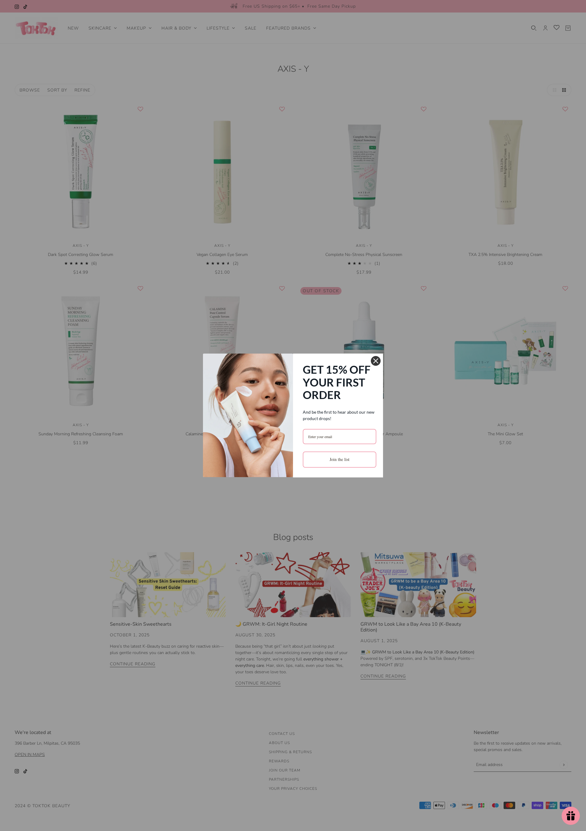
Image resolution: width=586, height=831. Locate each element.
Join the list (339, 459)
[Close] (375, 361)
